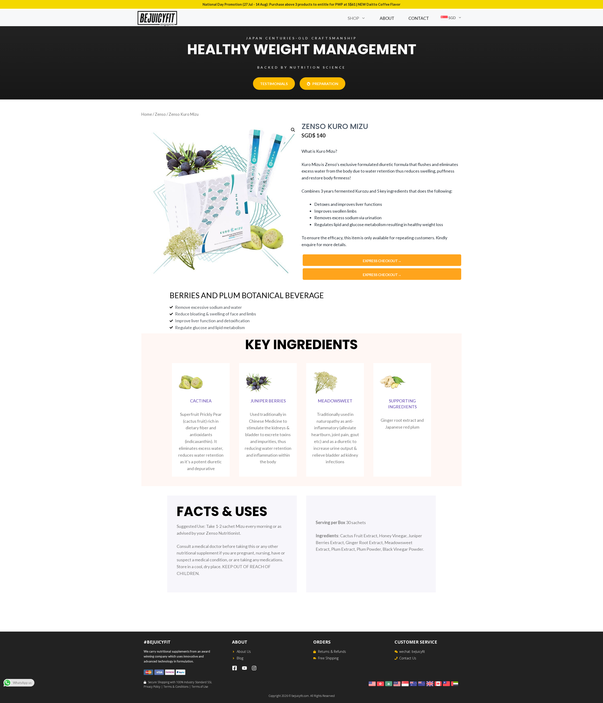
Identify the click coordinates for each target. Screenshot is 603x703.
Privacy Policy (152, 687)
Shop (353, 18)
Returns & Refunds (332, 651)
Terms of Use (199, 687)
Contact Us (407, 658)
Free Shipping (328, 658)
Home (146, 114)
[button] (366, 18)
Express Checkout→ (382, 261)
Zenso (160, 114)
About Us (244, 651)
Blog (240, 658)
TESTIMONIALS (274, 83)
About (387, 18)
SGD (452, 18)
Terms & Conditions (175, 687)
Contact (418, 18)
